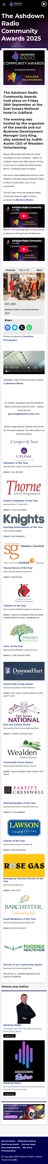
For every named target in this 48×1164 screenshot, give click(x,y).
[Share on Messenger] (15, 327)
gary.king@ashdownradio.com (23, 413)
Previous (9, 270)
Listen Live (9, 1036)
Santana (23, 1089)
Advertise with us (27, 1141)
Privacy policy (8, 1150)
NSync (18, 1031)
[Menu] (4, 4)
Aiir (15, 1159)
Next (38, 270)
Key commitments (10, 1147)
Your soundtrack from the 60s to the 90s (20, 1086)
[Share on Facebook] (8, 327)
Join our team (28, 1144)
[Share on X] (22, 327)
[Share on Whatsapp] (29, 327)
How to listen (8, 1141)
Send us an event (10, 1144)
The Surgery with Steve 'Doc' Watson (19, 1028)
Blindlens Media (24, 199)
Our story (27, 1147)
